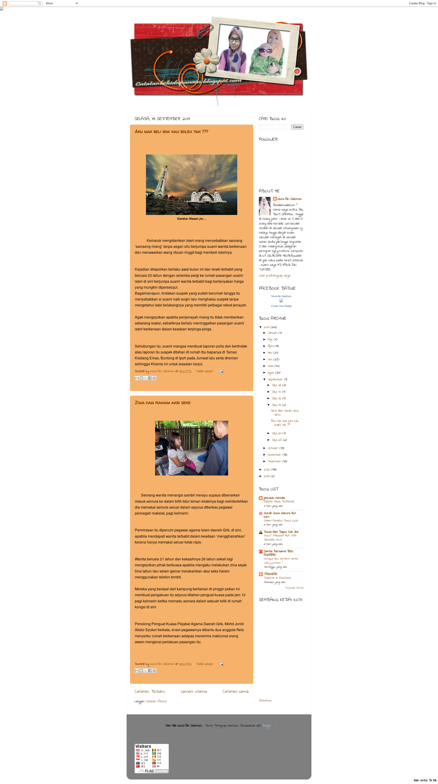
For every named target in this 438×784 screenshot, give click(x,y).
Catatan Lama (236, 691)
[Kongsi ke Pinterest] (154, 378)
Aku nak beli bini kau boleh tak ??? (171, 131)
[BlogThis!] (141, 378)
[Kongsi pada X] (145, 378)
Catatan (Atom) (156, 701)
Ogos (271, 372)
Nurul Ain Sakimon (162, 371)
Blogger (267, 725)
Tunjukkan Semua (294, 588)
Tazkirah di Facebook (277, 578)
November (275, 454)
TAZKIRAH (270, 574)
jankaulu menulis (274, 498)
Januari (273, 333)
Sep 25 (277, 440)
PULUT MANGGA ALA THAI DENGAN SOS (280, 537)
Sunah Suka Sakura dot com (280, 515)
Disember (275, 461)
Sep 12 (277, 398)
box (269, 700)
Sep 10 (277, 391)
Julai (271, 366)
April (271, 346)
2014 (267, 476)
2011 (267, 327)
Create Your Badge (281, 306)
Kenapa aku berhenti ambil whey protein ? (281, 561)
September (276, 379)
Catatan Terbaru (150, 691)
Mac (271, 339)
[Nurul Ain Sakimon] (281, 301)
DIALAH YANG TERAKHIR (279, 501)
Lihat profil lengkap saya (274, 275)
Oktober (273, 448)
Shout (263, 700)
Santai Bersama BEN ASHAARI (278, 553)
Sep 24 (277, 433)
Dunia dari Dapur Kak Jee (281, 532)
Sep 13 (277, 405)
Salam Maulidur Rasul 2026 (281, 520)
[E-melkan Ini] (137, 378)
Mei (270, 352)
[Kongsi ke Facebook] (150, 378)
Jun (271, 359)
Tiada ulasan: (205, 371)
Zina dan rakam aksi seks (162, 402)
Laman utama (194, 691)
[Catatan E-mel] (220, 371)
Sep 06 (277, 385)
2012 (267, 469)
